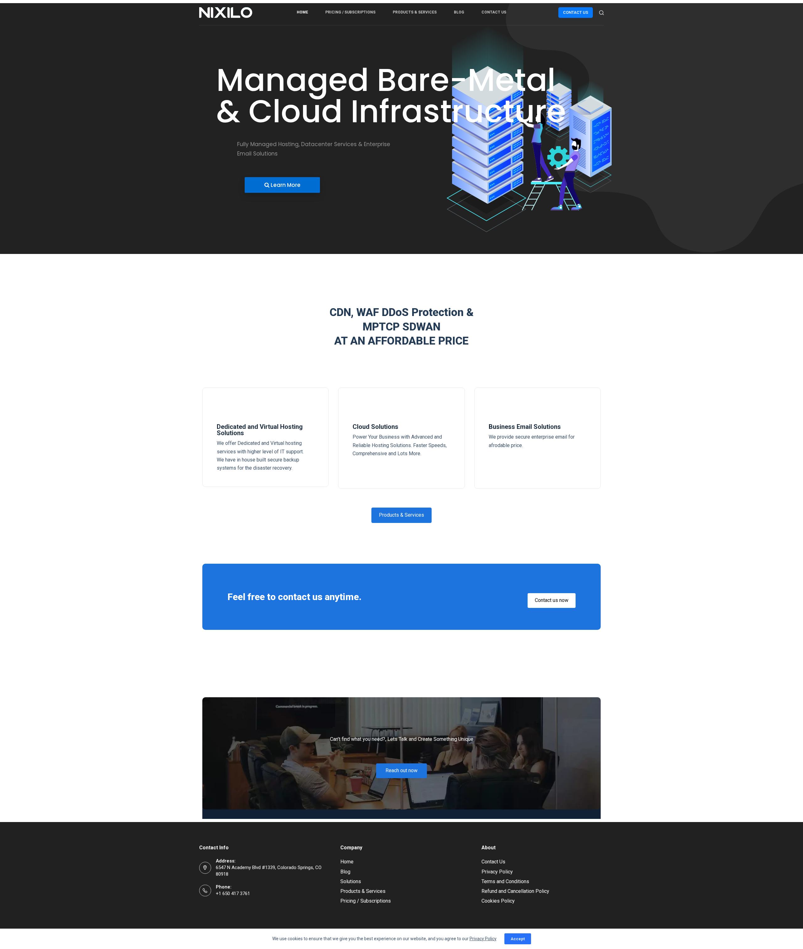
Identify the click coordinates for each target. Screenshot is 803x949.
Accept (518, 938)
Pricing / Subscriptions (350, 12)
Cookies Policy (498, 901)
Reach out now (401, 770)
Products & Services (415, 12)
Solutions (350, 881)
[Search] (601, 12)
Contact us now (551, 600)
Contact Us (493, 12)
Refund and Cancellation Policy (515, 891)
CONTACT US (575, 12)
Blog (459, 12)
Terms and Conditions (505, 881)
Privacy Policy (497, 872)
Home (302, 12)
